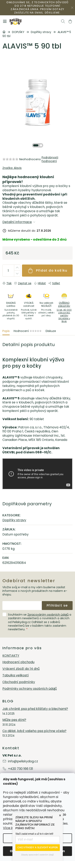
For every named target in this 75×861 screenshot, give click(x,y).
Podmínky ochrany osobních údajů (29, 689)
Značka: (12, 168)
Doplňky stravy (14, 520)
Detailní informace (17, 222)
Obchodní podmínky (18, 682)
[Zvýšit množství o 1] (17, 268)
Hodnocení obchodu (18, 662)
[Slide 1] (35, 145)
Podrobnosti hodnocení (50, 159)
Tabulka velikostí (15, 675)
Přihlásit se (57, 605)
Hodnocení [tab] (28, 331)
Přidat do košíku (51, 270)
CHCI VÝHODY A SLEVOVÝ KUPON (37, 847)
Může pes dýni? (14, 720)
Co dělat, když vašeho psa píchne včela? (34, 731)
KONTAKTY (10, 656)
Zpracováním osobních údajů (48, 615)
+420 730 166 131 (20, 768)
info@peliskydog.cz (23, 761)
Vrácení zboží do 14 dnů (21, 669)
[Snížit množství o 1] (17, 273)
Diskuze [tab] (51, 331)
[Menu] (4, 21)
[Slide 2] (41, 145)
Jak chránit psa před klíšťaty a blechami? (35, 709)
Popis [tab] (6, 331)
